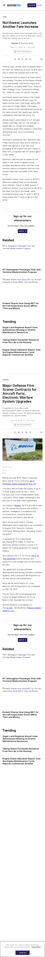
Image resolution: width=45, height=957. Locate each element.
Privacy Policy (36, 947)
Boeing (17, 505)
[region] (22, 949)
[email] (30, 59)
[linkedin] (19, 59)
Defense (6, 380)
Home (5, 17)
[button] (4, 5)
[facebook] (15, 59)
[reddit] (26, 59)
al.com (10, 608)
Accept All (22, 952)
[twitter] (22, 59)
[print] (41, 59)
